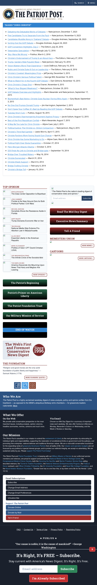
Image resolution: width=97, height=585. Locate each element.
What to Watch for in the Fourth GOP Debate (28, 80)
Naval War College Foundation (77, 466)
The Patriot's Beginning (25, 282)
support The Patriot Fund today (38, 451)
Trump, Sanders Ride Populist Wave (23, 62)
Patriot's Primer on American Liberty (25, 294)
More (15, 405)
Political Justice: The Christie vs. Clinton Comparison (31, 128)
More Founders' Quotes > (36, 377)
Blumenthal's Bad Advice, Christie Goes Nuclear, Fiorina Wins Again (38, 98)
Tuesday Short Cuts (16, 113)
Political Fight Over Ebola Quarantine (24, 143)
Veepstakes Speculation (18, 50)
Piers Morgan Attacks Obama (21, 147)
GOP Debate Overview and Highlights (24, 92)
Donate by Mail (14, 512)
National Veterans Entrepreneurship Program (63, 463)
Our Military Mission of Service (25, 315)
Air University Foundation (52, 466)
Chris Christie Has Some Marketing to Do (26, 139)
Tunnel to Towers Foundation (31, 463)
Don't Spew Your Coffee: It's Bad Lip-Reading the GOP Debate (35, 109)
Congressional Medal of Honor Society (17, 461)
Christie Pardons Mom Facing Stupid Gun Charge (30, 135)
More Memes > (87, 245)
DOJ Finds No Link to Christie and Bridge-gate (28, 150)
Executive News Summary (72, 221)
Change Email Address (18, 487)
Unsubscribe (13, 498)
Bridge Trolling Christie (18, 165)
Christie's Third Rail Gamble (20, 131)
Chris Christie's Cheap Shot (20, 84)
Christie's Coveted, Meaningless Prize (24, 73)
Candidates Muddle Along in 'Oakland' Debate (28, 39)
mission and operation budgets (76, 446)
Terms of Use (41, 529)
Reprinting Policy (73, 529)
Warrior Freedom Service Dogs (71, 461)
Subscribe (87, 198)
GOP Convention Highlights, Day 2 (23, 47)
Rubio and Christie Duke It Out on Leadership (28, 69)
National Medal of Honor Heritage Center (65, 458)
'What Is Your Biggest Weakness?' (23, 88)
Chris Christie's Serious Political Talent (25, 77)
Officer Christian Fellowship (29, 466)
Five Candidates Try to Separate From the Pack (28, 35)
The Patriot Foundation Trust (25, 305)
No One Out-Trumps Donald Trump (23, 105)
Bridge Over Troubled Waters (21, 154)
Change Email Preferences (19, 492)
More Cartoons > (86, 258)
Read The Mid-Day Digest (72, 211)
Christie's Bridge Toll (17, 169)
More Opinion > (39, 275)
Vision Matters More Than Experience (24, 65)
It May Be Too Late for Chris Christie (24, 124)
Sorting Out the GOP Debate (20, 43)
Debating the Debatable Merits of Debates (27, 31)
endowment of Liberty (53, 438)
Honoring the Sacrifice (47, 461)
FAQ (18, 529)
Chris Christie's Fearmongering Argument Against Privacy (33, 116)
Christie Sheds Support (18, 162)
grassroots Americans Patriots (34, 446)
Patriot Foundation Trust (28, 456)
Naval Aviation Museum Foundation (19, 468)
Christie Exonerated (16, 158)
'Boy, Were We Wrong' (17, 54)
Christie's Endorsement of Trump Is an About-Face (30, 58)
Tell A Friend (72, 230)
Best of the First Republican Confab (23, 120)
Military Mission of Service (62, 456)
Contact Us (28, 529)
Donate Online (14, 507)
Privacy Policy (57, 529)
